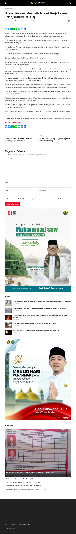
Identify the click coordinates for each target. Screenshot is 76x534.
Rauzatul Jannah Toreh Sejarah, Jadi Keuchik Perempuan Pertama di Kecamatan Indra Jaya (39, 308)
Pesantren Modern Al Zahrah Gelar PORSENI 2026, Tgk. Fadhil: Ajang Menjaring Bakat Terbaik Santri (42, 301)
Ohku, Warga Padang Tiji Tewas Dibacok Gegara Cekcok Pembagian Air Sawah (26, 489)
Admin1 (15, 21)
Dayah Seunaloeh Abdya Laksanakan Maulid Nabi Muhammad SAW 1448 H (34, 323)
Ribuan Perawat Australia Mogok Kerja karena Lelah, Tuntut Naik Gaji (23, 485)
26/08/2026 (16, 310)
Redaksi (13, 524)
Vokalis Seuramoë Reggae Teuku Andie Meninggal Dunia (20, 478)
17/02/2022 (24, 21)
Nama (7, 182)
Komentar (8, 159)
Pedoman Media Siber (24, 524)
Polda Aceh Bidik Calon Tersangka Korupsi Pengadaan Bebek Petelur (23, 482)
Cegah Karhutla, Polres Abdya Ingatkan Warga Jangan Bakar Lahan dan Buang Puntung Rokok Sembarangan (40, 316)
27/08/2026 (16, 303)
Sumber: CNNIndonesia (13, 122)
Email (7, 190)
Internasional (12, 8)
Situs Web (42, 190)
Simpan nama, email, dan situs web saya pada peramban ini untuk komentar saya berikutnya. (35, 199)
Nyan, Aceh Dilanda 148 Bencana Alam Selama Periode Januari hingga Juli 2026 (36, 330)
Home (6, 8)
